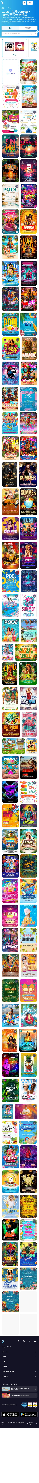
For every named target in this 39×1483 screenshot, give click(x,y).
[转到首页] (2, 3)
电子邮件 (28, 28)
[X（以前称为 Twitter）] (29, 1341)
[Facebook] (18, 1341)
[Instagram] (24, 1341)
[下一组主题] (37, 48)
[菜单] (36, 2)
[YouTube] (35, 1341)
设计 (10, 28)
